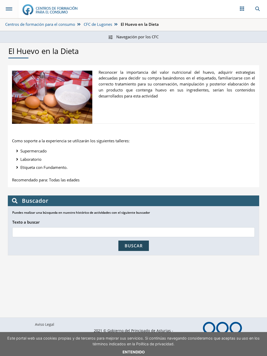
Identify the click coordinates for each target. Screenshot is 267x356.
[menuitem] (44, 324)
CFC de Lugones (98, 24)
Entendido (134, 352)
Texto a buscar (26, 222)
